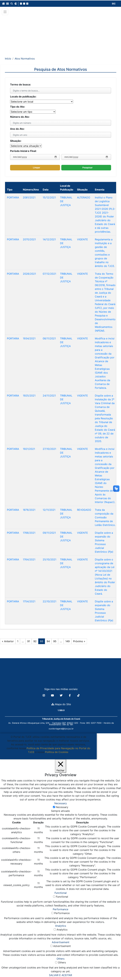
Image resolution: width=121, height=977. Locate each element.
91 (28, 641)
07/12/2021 (49, 273)
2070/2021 (29, 239)
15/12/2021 (49, 197)
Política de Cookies (56, 752)
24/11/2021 (49, 395)
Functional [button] (61, 892)
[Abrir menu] (5, 12)
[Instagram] (44, 695)
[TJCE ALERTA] (60, 34)
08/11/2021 (49, 338)
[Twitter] (61, 695)
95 (54, 641)
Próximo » (79, 641)
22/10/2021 (49, 601)
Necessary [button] (60, 803)
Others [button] (60, 958)
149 (67, 641)
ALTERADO (83, 197)
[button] (3, 3)
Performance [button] (60, 909)
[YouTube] (53, 695)
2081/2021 (29, 197)
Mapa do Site (62, 704)
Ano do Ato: (17, 128)
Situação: (15, 140)
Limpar (36, 167)
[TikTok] (78, 695)
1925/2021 (29, 395)
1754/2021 (29, 601)
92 (35, 641)
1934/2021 (29, 338)
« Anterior (8, 641)
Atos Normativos (25, 58)
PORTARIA (13, 197)
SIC (114, 3)
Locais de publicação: (23, 96)
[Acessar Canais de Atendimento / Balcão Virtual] (112, 965)
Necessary (62, 807)
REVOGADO (84, 509)
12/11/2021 (49, 509)
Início (8, 58)
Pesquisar (87, 167)
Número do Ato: (20, 116)
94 (48, 641)
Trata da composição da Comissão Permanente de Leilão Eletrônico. (105, 517)
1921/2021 (29, 448)
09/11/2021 (49, 532)
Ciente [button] (47, 755)
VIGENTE (82, 239)
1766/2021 (29, 532)
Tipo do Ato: (17, 106)
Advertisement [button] (60, 942)
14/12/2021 (49, 239)
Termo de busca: (20, 84)
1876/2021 (29, 509)
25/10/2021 (49, 559)
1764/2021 (29, 559)
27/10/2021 (49, 448)
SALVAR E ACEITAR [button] (60, 975)
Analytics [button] (60, 925)
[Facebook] (70, 695)
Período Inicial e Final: (23, 151)
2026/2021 (29, 273)
